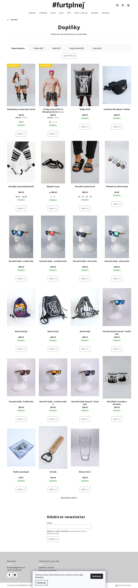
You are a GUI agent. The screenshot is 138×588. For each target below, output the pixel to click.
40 (79, 196)
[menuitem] (32, 12)
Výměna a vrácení (46, 567)
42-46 (24, 196)
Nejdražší (56, 48)
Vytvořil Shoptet (124, 585)
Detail (20, 134)
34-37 (21, 122)
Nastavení (41, 583)
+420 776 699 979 (14, 570)
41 (83, 196)
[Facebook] (9, 575)
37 (91, 196)
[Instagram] (14, 575)
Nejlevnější (38, 48)
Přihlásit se (53, 539)
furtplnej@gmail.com (16, 567)
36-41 (18, 196)
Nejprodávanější (77, 48)
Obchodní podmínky (48, 570)
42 (87, 196)
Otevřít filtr (68, 56)
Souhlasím (96, 576)
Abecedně (97, 48)
